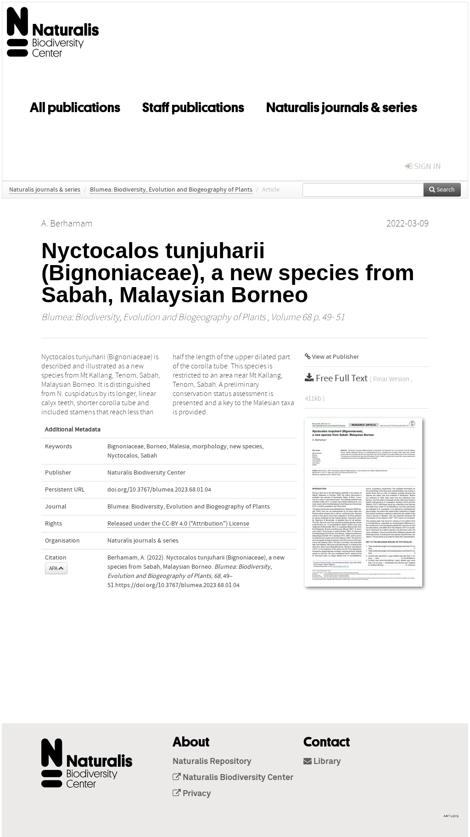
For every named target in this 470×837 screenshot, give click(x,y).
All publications (75, 105)
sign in (426, 166)
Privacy (196, 794)
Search (445, 189)
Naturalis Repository (212, 762)
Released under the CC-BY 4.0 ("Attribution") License (178, 523)
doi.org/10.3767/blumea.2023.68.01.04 (159, 489)
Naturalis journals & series (341, 105)
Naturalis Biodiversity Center (146, 472)
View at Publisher (335, 357)
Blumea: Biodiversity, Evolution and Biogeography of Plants (171, 189)
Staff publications (193, 105)
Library (326, 762)
